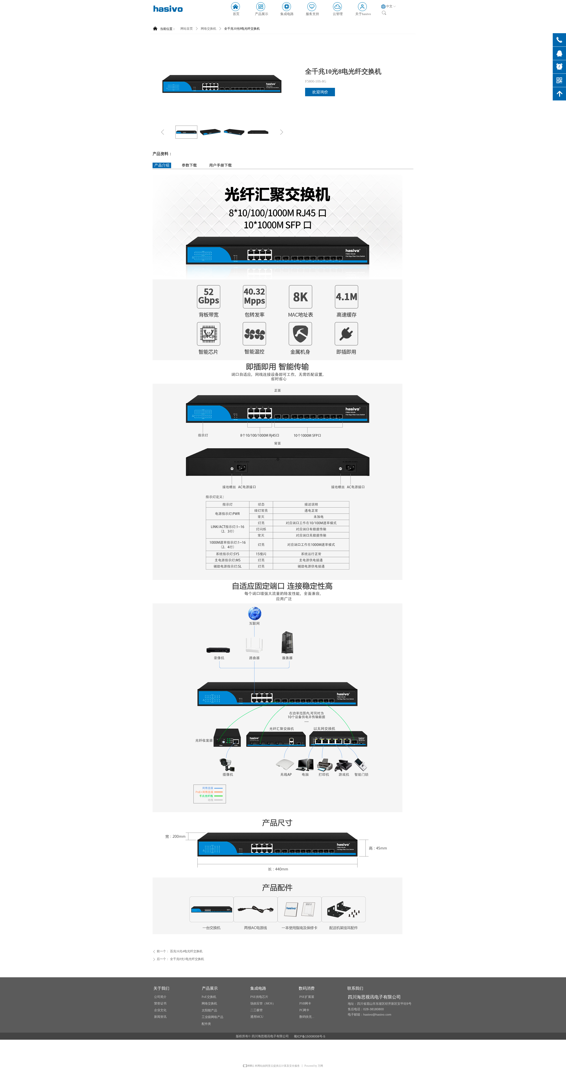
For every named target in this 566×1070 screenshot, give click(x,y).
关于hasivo (363, 14)
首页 (236, 14)
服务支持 (312, 14)
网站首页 (186, 28)
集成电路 (287, 14)
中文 (389, 6)
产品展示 (261, 14)
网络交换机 (208, 28)
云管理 (338, 14)
